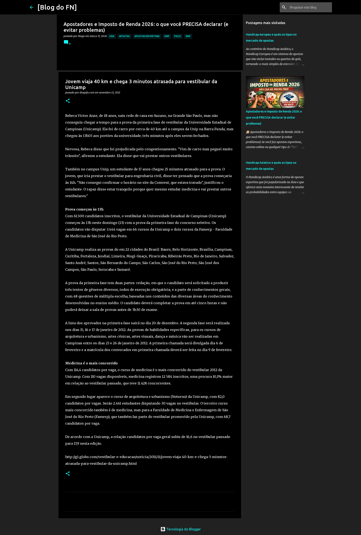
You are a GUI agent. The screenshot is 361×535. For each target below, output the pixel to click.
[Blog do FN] (57, 7)
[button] (67, 101)
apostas (124, 36)
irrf (188, 36)
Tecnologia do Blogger (183, 529)
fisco (177, 36)
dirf (166, 36)
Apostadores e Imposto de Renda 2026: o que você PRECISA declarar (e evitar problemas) (274, 117)
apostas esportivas (147, 36)
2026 (111, 36)
